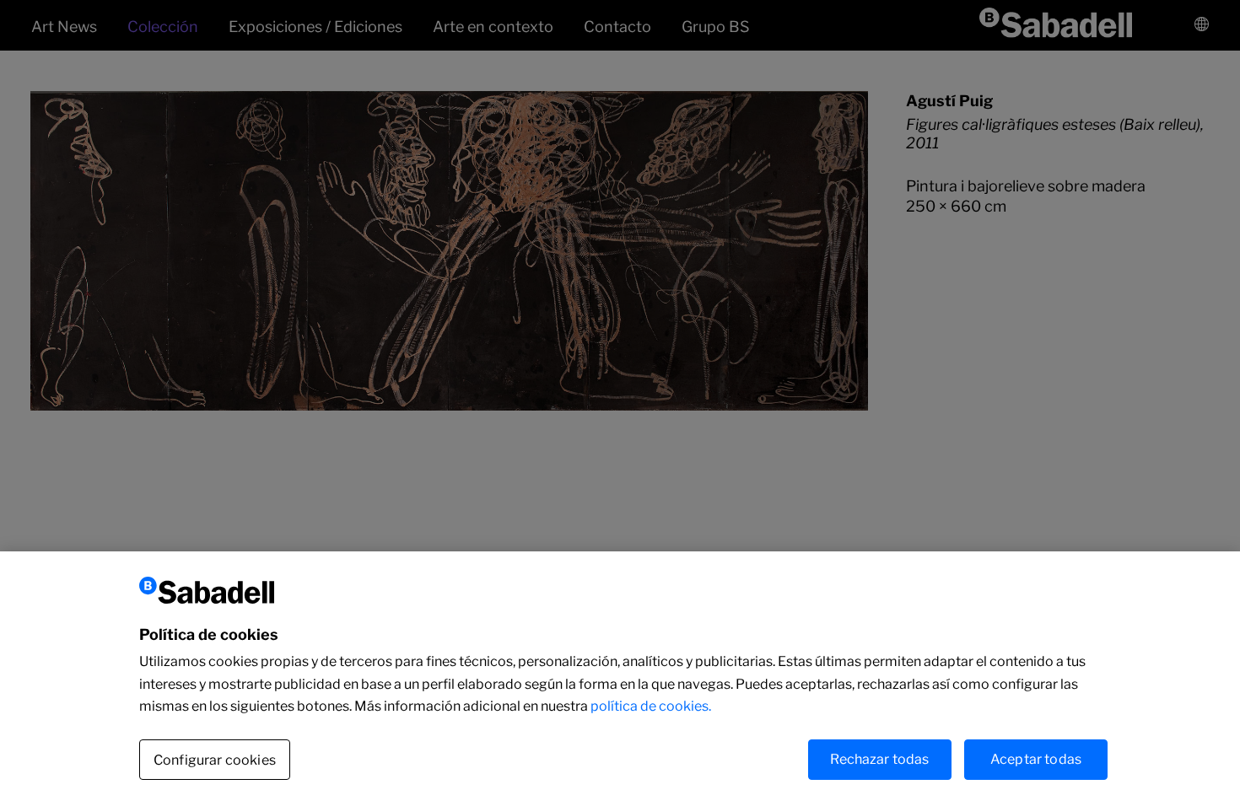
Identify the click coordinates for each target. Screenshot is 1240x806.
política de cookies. (650, 706)
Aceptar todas (1035, 758)
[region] (620, 678)
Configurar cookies (215, 759)
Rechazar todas (879, 758)
